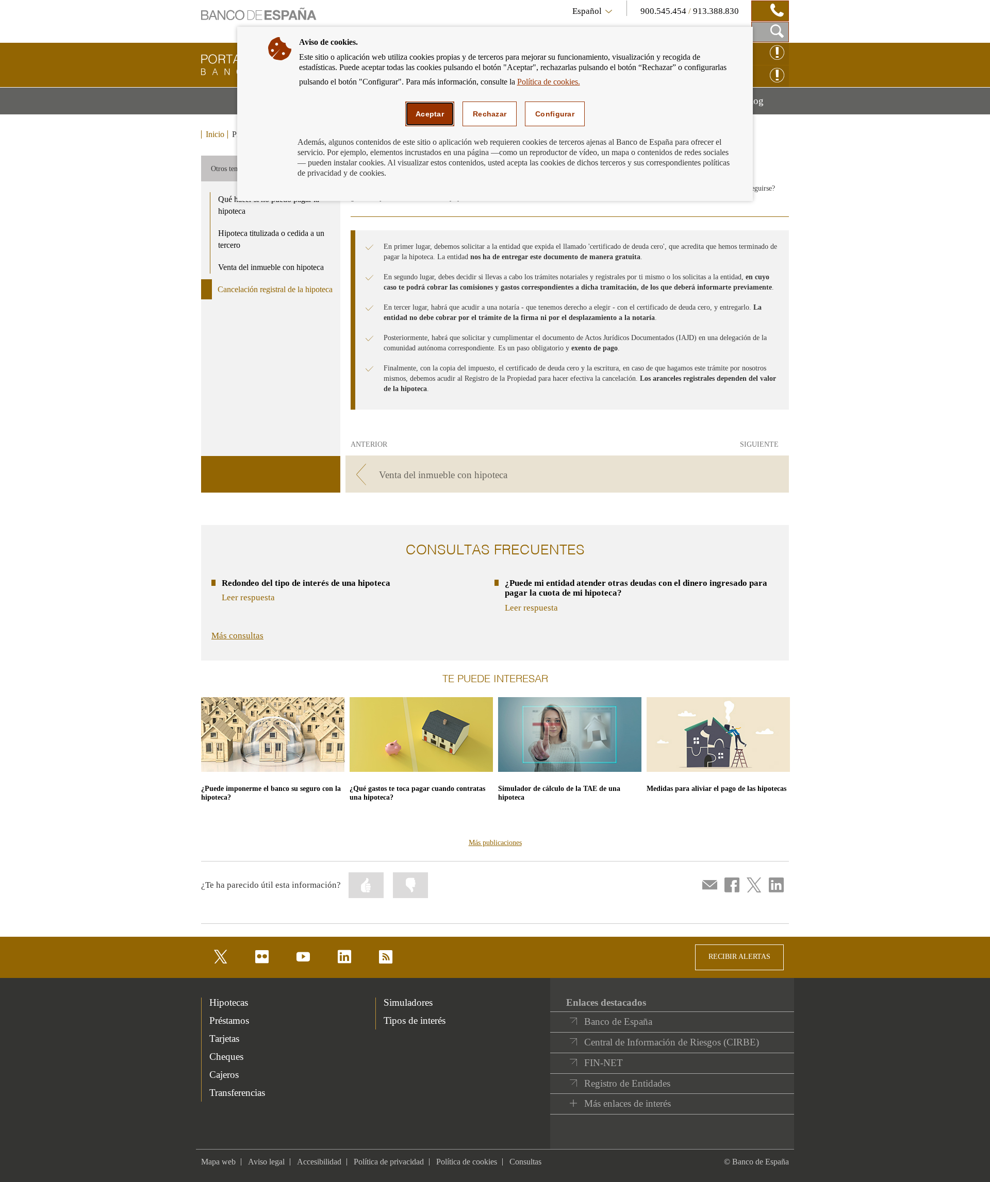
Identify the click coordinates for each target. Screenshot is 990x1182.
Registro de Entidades (627, 1083)
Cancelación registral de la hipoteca (275, 289)
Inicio (215, 134)
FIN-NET (603, 1062)
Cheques (226, 1056)
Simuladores (408, 1002)
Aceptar (430, 114)
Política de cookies (466, 1161)
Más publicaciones (495, 843)
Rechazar (489, 114)
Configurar (554, 114)
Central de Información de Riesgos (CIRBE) (671, 1042)
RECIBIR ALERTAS (739, 956)
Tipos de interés (415, 1020)
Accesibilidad (319, 1161)
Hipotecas (228, 1002)
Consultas (525, 1161)
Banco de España (618, 1021)
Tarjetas (224, 1038)
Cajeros (224, 1074)
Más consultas (237, 635)
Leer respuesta (248, 597)
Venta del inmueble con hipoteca (271, 267)
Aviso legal (266, 1161)
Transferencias (237, 1092)
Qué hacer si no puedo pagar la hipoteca (268, 205)
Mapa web (218, 1161)
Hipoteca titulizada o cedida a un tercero (271, 239)
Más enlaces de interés (627, 1103)
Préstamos (229, 1020)
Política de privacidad (389, 1161)
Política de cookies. (548, 81)
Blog (766, 104)
